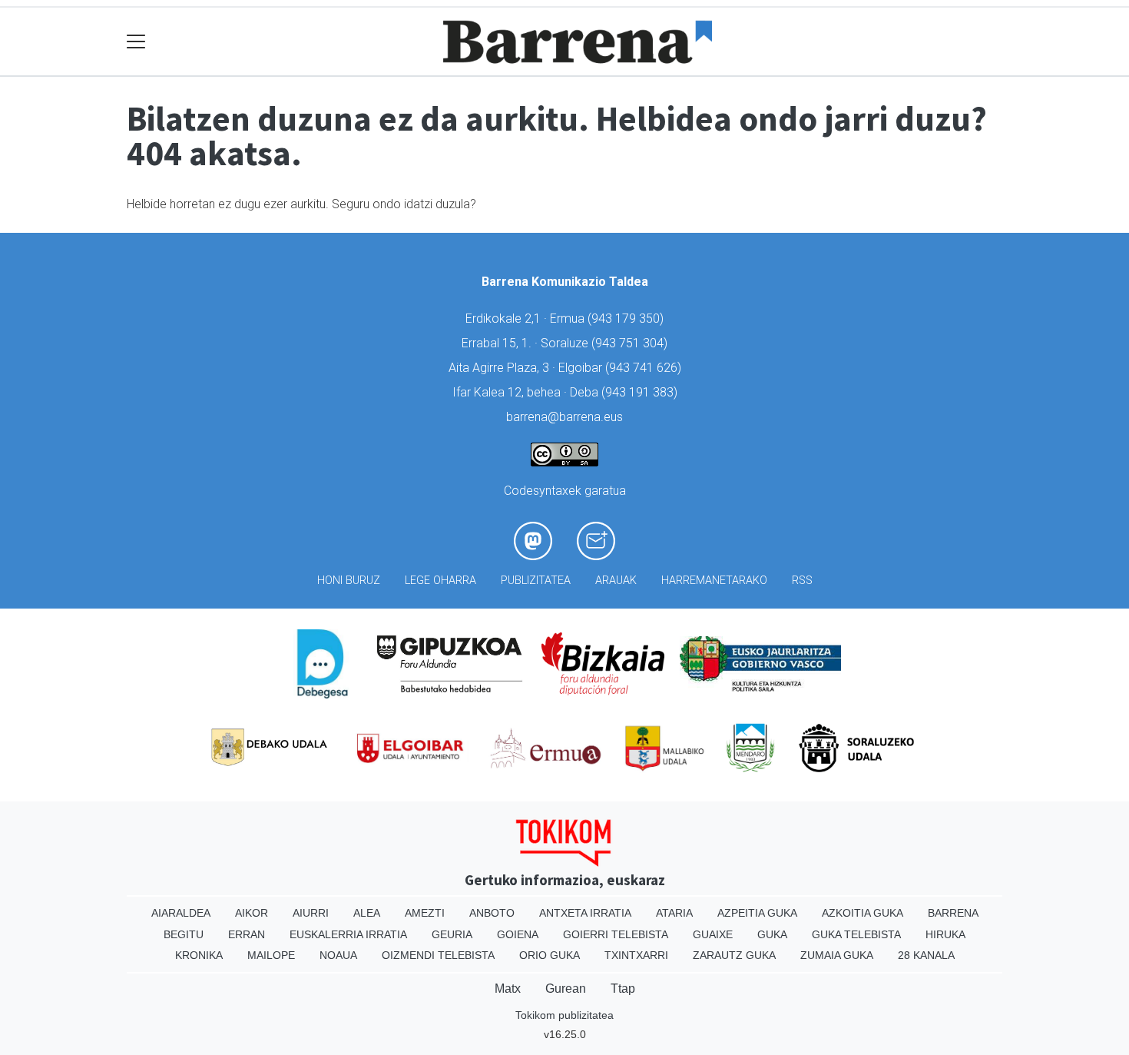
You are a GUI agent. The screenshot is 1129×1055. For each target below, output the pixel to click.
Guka (772, 934)
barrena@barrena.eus (564, 417)
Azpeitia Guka (757, 913)
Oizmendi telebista (438, 955)
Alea (366, 913)
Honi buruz (348, 580)
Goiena (517, 934)
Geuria (452, 934)
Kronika (199, 955)
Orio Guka (549, 955)
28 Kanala (926, 955)
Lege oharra (440, 580)
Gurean (565, 988)
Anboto (492, 913)
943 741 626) (645, 367)
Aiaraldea (180, 913)
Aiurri (311, 913)
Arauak (616, 580)
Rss (802, 580)
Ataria (674, 913)
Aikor (251, 913)
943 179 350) (627, 318)
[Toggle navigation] (136, 41)
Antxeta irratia (585, 913)
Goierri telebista (615, 934)
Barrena (953, 913)
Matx (508, 988)
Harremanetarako (714, 580)
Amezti (425, 913)
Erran (246, 934)
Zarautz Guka (734, 955)
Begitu (184, 934)
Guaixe (713, 934)
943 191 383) (641, 392)
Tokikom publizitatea (564, 1015)
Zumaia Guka (836, 955)
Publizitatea (536, 580)
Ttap (623, 988)
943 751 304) (631, 343)
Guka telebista (856, 934)
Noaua (338, 955)
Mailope (271, 955)
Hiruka (945, 934)
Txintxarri (636, 955)
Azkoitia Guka (862, 913)
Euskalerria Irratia (348, 934)
